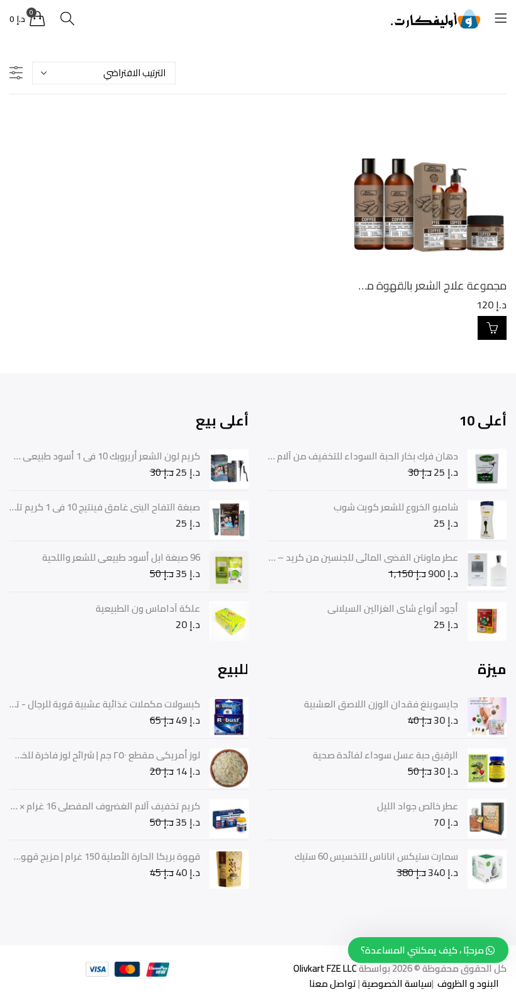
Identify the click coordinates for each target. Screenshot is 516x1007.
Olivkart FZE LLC (325, 968)
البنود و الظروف (467, 983)
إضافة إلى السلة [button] (492, 328)
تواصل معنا (332, 983)
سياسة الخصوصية (396, 983)
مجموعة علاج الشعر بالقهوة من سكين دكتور (404, 285)
